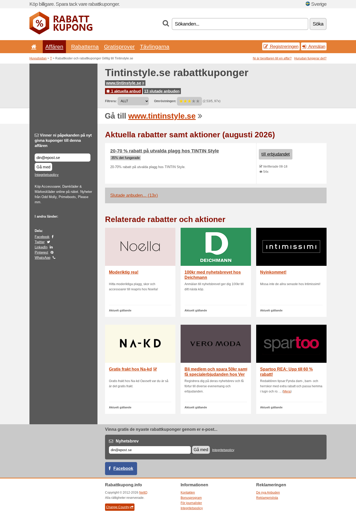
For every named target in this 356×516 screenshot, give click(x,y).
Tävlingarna (154, 47)
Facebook (42, 237)
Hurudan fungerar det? (310, 58)
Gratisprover (119, 47)
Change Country (118, 507)
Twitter (40, 242)
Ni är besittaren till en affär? (272, 58)
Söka (318, 24)
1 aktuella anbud (125, 91)
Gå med (43, 167)
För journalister (191, 503)
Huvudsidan (38, 58)
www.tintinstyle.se (123, 83)
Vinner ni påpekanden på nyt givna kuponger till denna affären (63, 140)
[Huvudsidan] (32, 47)
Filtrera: (111, 101)
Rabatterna (85, 47)
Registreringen (283, 46)
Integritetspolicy (47, 175)
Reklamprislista (267, 498)
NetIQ (143, 492)
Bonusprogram (191, 498)
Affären (54, 47)
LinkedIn (41, 247)
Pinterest (41, 252)
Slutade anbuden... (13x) (134, 195)
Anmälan (316, 46)
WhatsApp (42, 258)
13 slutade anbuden (162, 91)
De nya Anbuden (268, 492)
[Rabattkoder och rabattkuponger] (61, 33)
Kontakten (188, 492)
